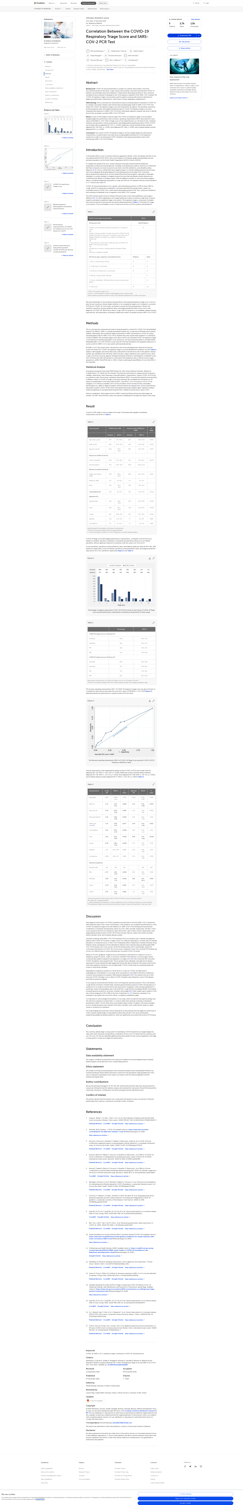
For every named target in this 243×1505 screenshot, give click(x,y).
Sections (57, 9)
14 (132, 959)
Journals (82, 1475)
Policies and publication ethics (51, 1475)
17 (130, 993)
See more (110, 69)
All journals (63, 3)
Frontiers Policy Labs (122, 1472)
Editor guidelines (46, 1479)
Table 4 (140, 777)
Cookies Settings (185, 1494)
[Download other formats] (198, 35)
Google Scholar (117, 1123)
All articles (74, 3)
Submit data (103, 3)
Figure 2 (148, 691)
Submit (152, 1479)
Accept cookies (185, 1503)
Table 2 (107, 414)
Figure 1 (121, 551)
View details (195, 19)
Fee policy (44, 1483)
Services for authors (47, 1472)
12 (138, 386)
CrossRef (106, 1123)
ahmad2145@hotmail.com (122, 1423)
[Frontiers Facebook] (185, 1466)
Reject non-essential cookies (185, 1498)
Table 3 (130, 551)
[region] (121, 1497)
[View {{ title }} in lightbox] (58, 125)
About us (51, 3)
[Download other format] (175, 66)
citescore (62, 47)
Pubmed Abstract (95, 1123)
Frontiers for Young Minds (123, 1475)
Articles (68, 9)
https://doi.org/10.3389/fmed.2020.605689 (108, 25)
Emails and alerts (156, 1472)
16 (130, 991)
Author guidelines (47, 1468)
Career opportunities (157, 1483)
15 (132, 975)
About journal (104, 9)
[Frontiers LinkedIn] (195, 1466)
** (94, 825)
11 (96, 198)
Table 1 (135, 202)
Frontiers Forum (120, 1468)
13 (132, 947)
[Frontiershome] (39, 3)
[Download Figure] (150, 558)
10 (94, 198)
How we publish (84, 1479)
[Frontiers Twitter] (190, 1466)
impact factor (49, 47)
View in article (68, 138)
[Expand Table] (153, 212)
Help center (154, 1468)
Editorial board (92, 9)
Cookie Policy (40, 1499)
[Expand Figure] (153, 558)
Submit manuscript (88, 3)
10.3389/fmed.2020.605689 (118, 1365)
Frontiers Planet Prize (122, 1479)
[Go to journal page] (58, 30)
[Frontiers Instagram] (201, 1466)
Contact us (154, 1475)
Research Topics (79, 9)
